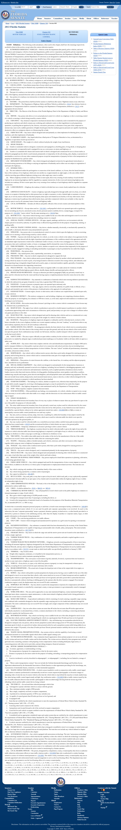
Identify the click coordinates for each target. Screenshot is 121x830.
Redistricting (35, 807)
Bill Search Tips (12, 806)
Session (67, 18)
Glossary (80, 800)
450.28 (30, 474)
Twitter (101, 790)
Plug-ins (101, 801)
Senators (47, 18)
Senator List (11, 790)
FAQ (78, 802)
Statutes (33, 811)
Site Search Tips (12, 811)
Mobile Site (14, 2)
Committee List (12, 800)
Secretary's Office (82, 796)
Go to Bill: (18, 7)
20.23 (77, 106)
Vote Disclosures (12, 796)
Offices (96, 18)
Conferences (34, 798)
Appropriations (35, 796)
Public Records (81, 820)
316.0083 (60, 677)
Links (79, 807)
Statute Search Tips (99, 72)
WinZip (103, 808)
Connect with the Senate (107, 788)
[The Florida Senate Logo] (14, 15)
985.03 (48, 488)
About (88, 18)
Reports (33, 801)
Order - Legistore (36, 818)
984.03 (40, 488)
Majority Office (81, 792)
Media (81, 18)
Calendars (34, 792)
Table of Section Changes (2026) (103, 48)
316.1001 (43, 208)
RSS (104, 790)
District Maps (12, 794)
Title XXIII (34, 23)
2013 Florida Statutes (23, 23)
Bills (32, 790)
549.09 (84, 506)
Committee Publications (15, 802)
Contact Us (57, 807)
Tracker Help (104, 799)
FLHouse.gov (5, 2)
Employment (58, 802)
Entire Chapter (46, 41)
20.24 (69, 104)
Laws (75, 18)
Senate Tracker (104, 792)
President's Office (82, 790)
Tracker (114, 18)
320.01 (52, 213)
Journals (33, 794)
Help (78, 805)
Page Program (58, 809)
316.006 (61, 410)
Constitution (35, 813)
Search (88, 7)
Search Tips (80, 809)
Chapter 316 (44, 23)
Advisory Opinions (83, 817)
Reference (105, 18)
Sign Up (112, 2)
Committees (58, 18)
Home (39, 18)
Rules (79, 813)
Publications (57, 790)
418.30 (27, 424)
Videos (56, 792)
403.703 (28, 530)
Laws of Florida (36, 816)
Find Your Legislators (14, 792)
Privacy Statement (56, 826)
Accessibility (66, 826)
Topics (56, 794)
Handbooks (80, 815)
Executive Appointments (38, 803)
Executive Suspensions (38, 805)
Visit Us (56, 805)
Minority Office (81, 794)
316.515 (25, 549)
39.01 (34, 488)
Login (118, 2)
